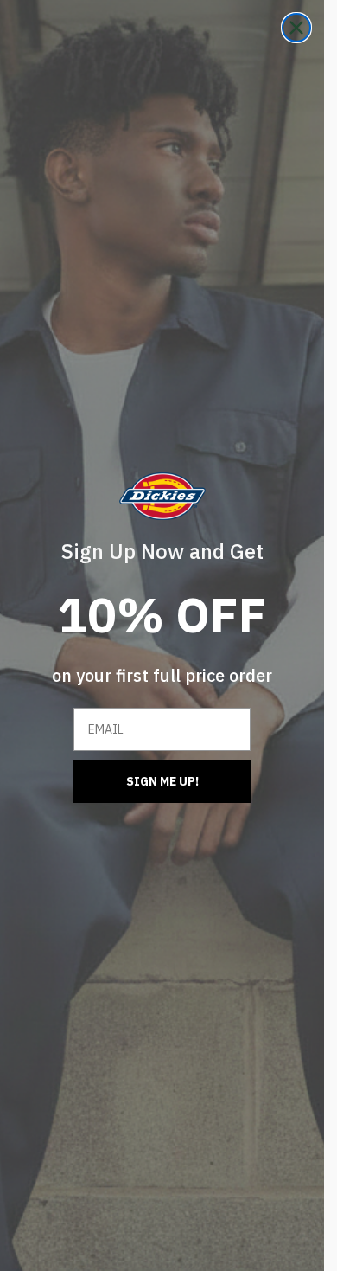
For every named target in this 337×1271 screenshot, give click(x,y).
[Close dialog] (296, 28)
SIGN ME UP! (162, 781)
